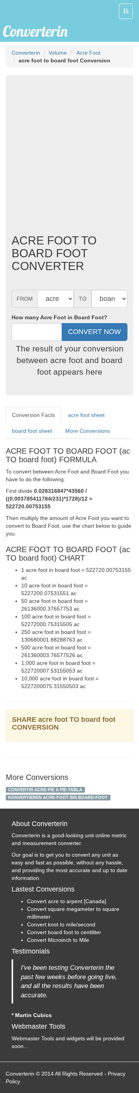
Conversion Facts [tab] (33, 415)
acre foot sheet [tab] (86, 415)
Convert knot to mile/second (61, 924)
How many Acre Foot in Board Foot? (59, 317)
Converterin (26, 53)
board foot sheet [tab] (32, 431)
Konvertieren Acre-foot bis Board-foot (58, 797)
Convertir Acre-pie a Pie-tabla (45, 789)
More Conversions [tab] (87, 431)
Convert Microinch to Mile (58, 940)
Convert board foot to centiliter (64, 932)
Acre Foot (87, 53)
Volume (58, 53)
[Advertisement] (69, 156)
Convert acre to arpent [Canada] (66, 901)
